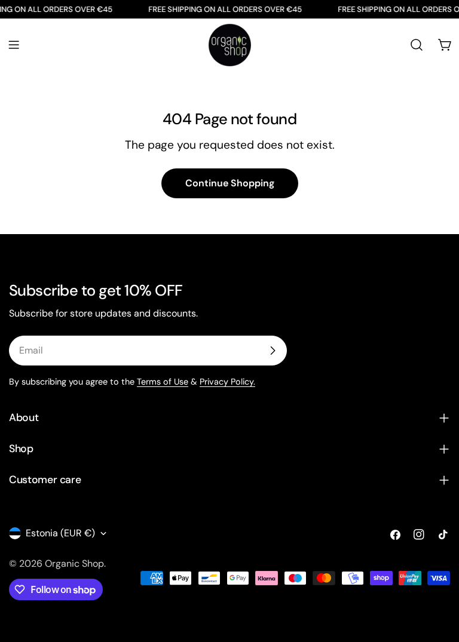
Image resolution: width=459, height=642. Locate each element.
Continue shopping (229, 183)
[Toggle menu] (14, 45)
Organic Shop (74, 563)
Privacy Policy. (227, 381)
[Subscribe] (272, 350)
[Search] (417, 45)
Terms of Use (162, 381)
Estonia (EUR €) (60, 533)
